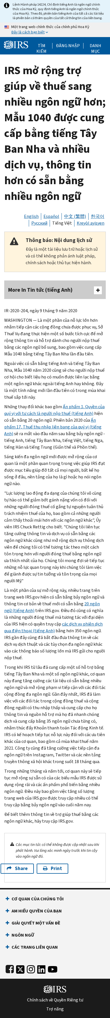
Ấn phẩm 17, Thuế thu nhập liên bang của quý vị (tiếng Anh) (53, 427)
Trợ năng (55, 1009)
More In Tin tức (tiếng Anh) (40, 289)
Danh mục (95, 46)
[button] (68, 46)
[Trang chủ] (16, 44)
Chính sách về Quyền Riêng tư (55, 1000)
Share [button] (21, 868)
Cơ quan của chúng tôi (38, 899)
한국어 (97, 216)
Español (51, 216)
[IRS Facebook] (10, 968)
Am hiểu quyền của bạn (37, 911)
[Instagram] (31, 968)
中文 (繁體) (75, 216)
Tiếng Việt (62, 223)
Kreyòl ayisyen (90, 223)
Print (56, 868)
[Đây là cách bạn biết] (55, 29)
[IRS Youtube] (53, 968)
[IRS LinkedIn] (41, 968)
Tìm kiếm (41, 46)
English (31, 216)
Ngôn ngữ (23, 935)
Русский (39, 223)
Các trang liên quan (35, 947)
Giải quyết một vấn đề (36, 923)
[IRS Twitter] (20, 968)
